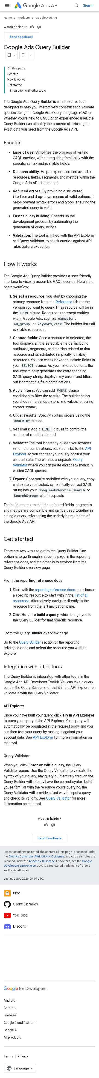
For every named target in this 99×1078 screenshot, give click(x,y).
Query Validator (58, 798)
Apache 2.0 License (42, 861)
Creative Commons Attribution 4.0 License (36, 856)
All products (12, 1037)
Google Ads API (46, 17)
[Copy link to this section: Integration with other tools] (66, 667)
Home (8, 17)
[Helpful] (32, 27)
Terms (8, 1056)
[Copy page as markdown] (24, 55)
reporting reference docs (55, 590)
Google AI (10, 1030)
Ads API (50, 6)
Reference (63, 302)
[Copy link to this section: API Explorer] (28, 706)
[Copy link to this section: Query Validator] (34, 756)
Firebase (10, 1015)
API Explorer (43, 737)
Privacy (22, 1056)
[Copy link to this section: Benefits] (26, 143)
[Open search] (76, 5)
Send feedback (21, 37)
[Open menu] (7, 5)
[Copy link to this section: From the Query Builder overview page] (72, 633)
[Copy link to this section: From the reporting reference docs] (67, 580)
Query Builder (30, 642)
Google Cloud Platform (20, 1022)
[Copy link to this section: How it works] (41, 264)
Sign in (88, 5)
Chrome (9, 1008)
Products (24, 17)
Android (9, 1000)
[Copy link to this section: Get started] (37, 539)
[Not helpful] (38, 27)
